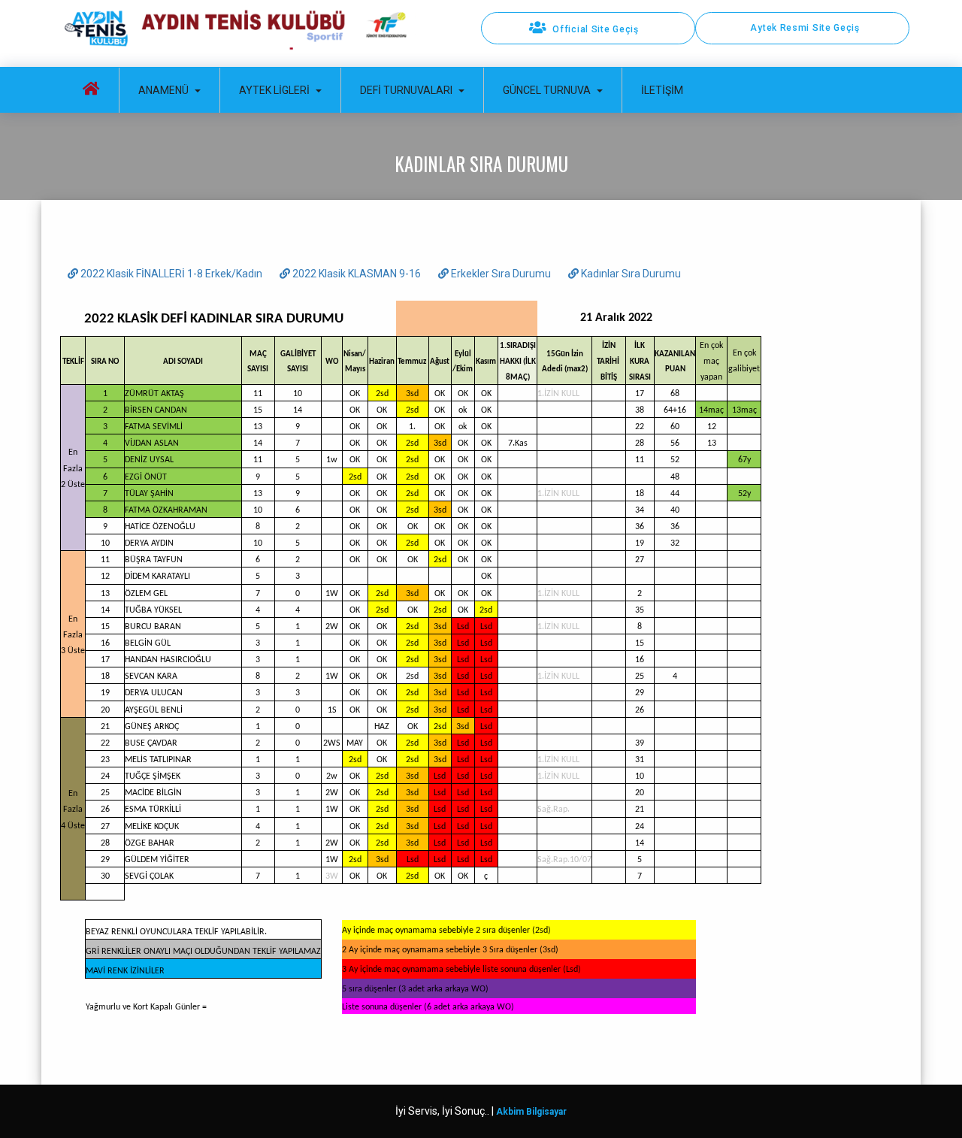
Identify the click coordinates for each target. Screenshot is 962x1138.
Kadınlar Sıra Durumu (630, 274)
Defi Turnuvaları (406, 90)
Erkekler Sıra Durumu (501, 274)
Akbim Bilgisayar (531, 1111)
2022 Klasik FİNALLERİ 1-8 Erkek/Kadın (171, 274)
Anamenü (163, 90)
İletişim (662, 90)
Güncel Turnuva (547, 90)
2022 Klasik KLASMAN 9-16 (356, 274)
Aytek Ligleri (274, 90)
